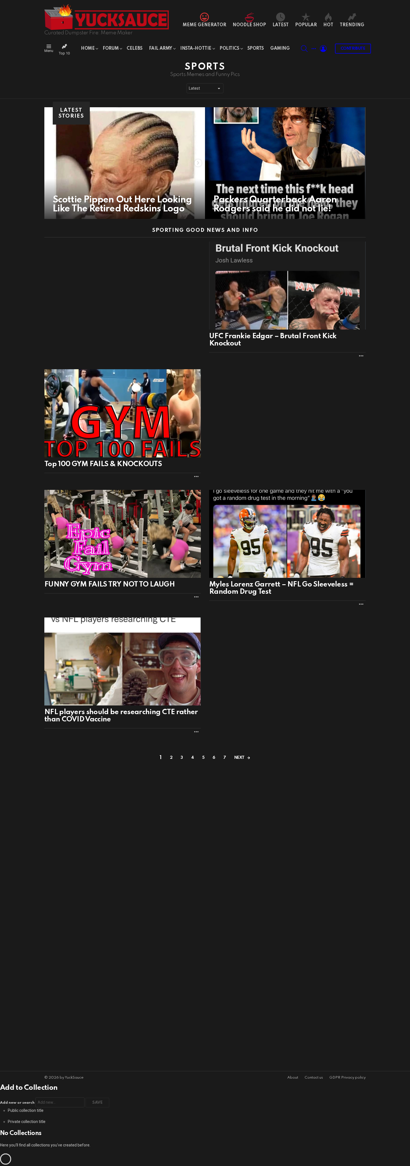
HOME (88, 48)
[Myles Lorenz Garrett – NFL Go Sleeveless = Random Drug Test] (287, 534)
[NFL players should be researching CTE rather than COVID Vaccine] (122, 661)
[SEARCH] (304, 48)
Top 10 (64, 53)
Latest (280, 25)
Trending (352, 25)
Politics (229, 48)
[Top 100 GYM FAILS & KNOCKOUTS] (122, 413)
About (292, 1077)
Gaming (280, 48)
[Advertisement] (287, 408)
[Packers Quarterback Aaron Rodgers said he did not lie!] (285, 163)
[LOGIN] (323, 48)
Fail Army (160, 48)
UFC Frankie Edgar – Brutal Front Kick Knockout (272, 340)
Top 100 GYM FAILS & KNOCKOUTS (103, 464)
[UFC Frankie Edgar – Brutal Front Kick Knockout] (287, 286)
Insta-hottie (195, 48)
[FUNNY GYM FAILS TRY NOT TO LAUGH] (122, 534)
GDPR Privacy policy (347, 1077)
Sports (255, 48)
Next (239, 758)
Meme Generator (204, 25)
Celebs (134, 48)
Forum (111, 48)
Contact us (314, 1077)
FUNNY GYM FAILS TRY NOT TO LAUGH (109, 584)
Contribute (353, 49)
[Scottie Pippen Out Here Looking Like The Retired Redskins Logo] (124, 163)
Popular (306, 25)
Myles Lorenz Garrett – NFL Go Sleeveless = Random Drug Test (281, 588)
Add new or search (17, 1103)
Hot (328, 25)
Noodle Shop (249, 25)
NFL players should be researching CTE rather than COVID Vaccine (121, 716)
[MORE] (361, 355)
